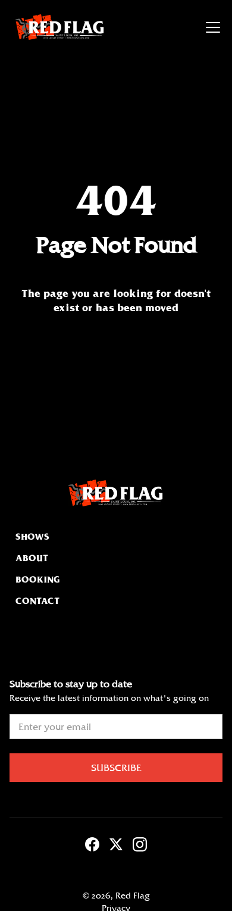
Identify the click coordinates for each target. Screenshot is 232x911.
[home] (57, 27)
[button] (210, 27)
